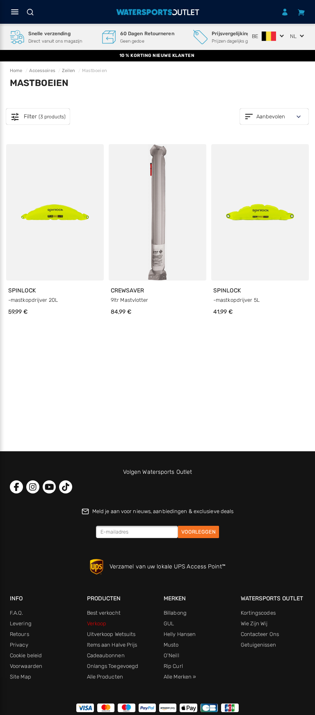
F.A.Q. (16, 613)
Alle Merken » (180, 677)
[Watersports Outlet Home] (157, 12)
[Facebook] (16, 486)
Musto (171, 645)
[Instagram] (32, 486)
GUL (169, 623)
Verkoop (97, 623)
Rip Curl (173, 666)
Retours (19, 634)
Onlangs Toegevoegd (113, 666)
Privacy (19, 645)
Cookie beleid (26, 655)
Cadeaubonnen (106, 655)
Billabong (175, 613)
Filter (38, 117)
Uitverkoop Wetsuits (111, 634)
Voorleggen (198, 532)
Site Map (20, 677)
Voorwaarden (26, 666)
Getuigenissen (258, 645)
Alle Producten (105, 677)
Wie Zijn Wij (254, 623)
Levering (21, 623)
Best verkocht (104, 613)
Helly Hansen (180, 634)
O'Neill (171, 655)
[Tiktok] (65, 486)
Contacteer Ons (260, 634)
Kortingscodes (258, 613)
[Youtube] (49, 486)
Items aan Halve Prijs (112, 645)
